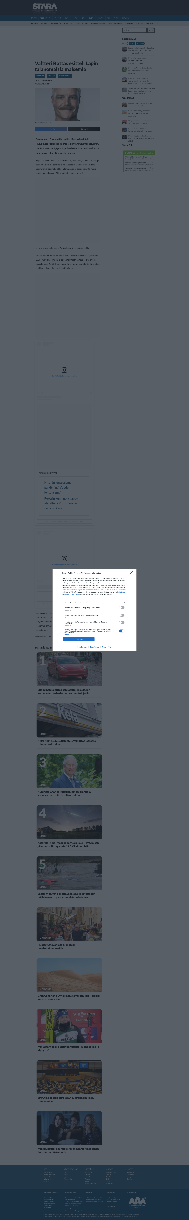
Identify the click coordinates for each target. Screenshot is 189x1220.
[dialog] (94, 610)
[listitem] (94, 603)
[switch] (121, 607)
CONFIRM (79, 639)
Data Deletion (82, 647)
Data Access (94, 647)
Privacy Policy (107, 647)
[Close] (132, 573)
